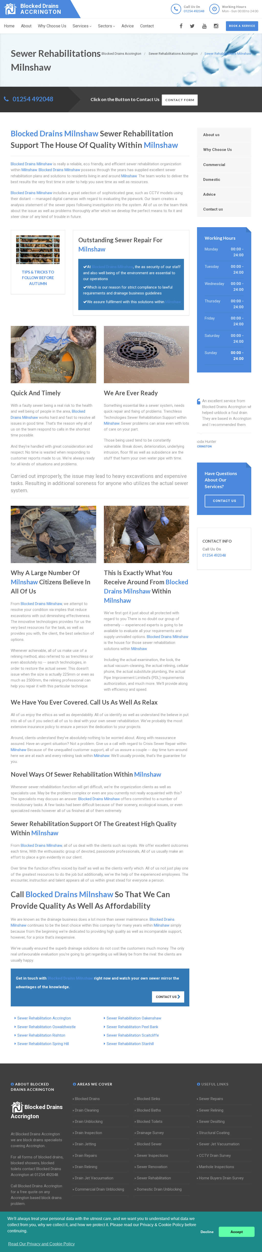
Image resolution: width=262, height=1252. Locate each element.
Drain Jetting (85, 1144)
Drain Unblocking (89, 1121)
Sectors (105, 26)
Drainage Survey (150, 1132)
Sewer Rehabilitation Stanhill (130, 1043)
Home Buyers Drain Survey (221, 1178)
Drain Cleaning (87, 1110)
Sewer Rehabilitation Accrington (44, 1018)
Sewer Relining (211, 1110)
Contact (147, 26)
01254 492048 (194, 11)
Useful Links (214, 1084)
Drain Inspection (88, 1132)
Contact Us (166, 997)
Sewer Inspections (152, 1155)
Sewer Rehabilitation (154, 1178)
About (26, 26)
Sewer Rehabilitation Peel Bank (132, 1027)
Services (81, 26)
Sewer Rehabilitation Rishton (41, 1035)
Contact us (213, 209)
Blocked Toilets (149, 1121)
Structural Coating (214, 1132)
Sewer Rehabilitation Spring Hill (43, 1043)
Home (9, 26)
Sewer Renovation (152, 1167)
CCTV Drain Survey (215, 1155)
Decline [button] (207, 1232)
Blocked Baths (149, 1110)
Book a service (242, 26)
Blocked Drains (87, 1098)
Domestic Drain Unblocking (159, 1189)
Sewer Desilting (212, 1121)
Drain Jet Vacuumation (94, 1178)
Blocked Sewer (149, 1144)
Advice (128, 26)
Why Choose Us (52, 26)
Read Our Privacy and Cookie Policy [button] (41, 1244)
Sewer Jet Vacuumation (219, 1144)
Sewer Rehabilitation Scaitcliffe (133, 1035)
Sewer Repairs (211, 1098)
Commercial (214, 164)
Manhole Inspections (216, 1167)
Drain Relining (86, 1167)
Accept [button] (237, 1232)
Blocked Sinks (148, 1098)
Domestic (211, 179)
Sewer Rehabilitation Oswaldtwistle (46, 1027)
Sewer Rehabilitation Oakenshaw (134, 1018)
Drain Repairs (86, 1155)
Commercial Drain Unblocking (99, 1189)
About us (211, 135)
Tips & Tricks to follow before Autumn (38, 278)
